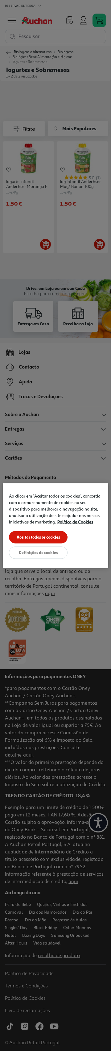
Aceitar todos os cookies (38, 536)
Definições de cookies (38, 552)
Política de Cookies (75, 521)
